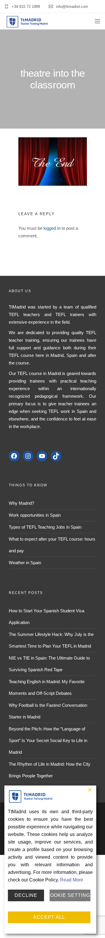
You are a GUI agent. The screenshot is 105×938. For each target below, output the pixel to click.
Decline (26, 895)
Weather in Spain (25, 562)
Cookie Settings (70, 895)
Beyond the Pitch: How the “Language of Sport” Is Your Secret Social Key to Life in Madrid (48, 740)
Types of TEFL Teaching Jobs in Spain (45, 527)
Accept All (49, 917)
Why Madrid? (21, 503)
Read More (71, 879)
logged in (51, 228)
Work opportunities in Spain (35, 515)
